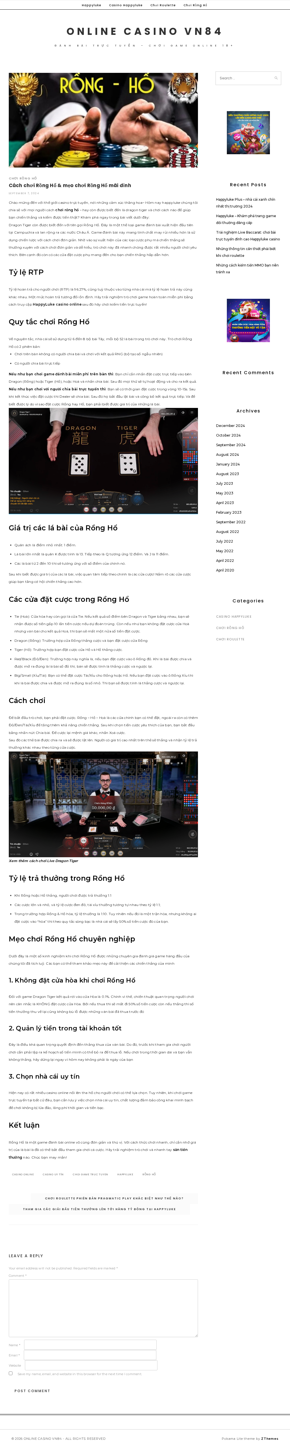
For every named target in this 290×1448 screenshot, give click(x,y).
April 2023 (225, 503)
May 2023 (224, 493)
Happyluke (91, 5)
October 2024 (228, 435)
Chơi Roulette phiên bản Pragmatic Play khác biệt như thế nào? (114, 1198)
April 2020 (225, 570)
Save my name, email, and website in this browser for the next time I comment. (80, 1374)
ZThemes (269, 1439)
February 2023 (229, 512)
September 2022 (231, 522)
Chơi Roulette (163, 5)
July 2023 (224, 483)
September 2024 (231, 445)
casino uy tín (53, 1174)
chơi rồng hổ (67, 210)
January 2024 (228, 464)
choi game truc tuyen (90, 1174)
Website (15, 1365)
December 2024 (230, 426)
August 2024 (227, 454)
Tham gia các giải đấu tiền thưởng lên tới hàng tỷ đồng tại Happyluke (99, 1209)
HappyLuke (44, 304)
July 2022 (224, 541)
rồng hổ (149, 1174)
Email (14, 1355)
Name (15, 1345)
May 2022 (224, 551)
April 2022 (225, 560)
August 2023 (227, 474)
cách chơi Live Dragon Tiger (53, 861)
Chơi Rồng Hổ (195, 5)
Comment (18, 1276)
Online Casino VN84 (145, 31)
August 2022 (227, 532)
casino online (69, 304)
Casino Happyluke (126, 5)
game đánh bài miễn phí (66, 374)
